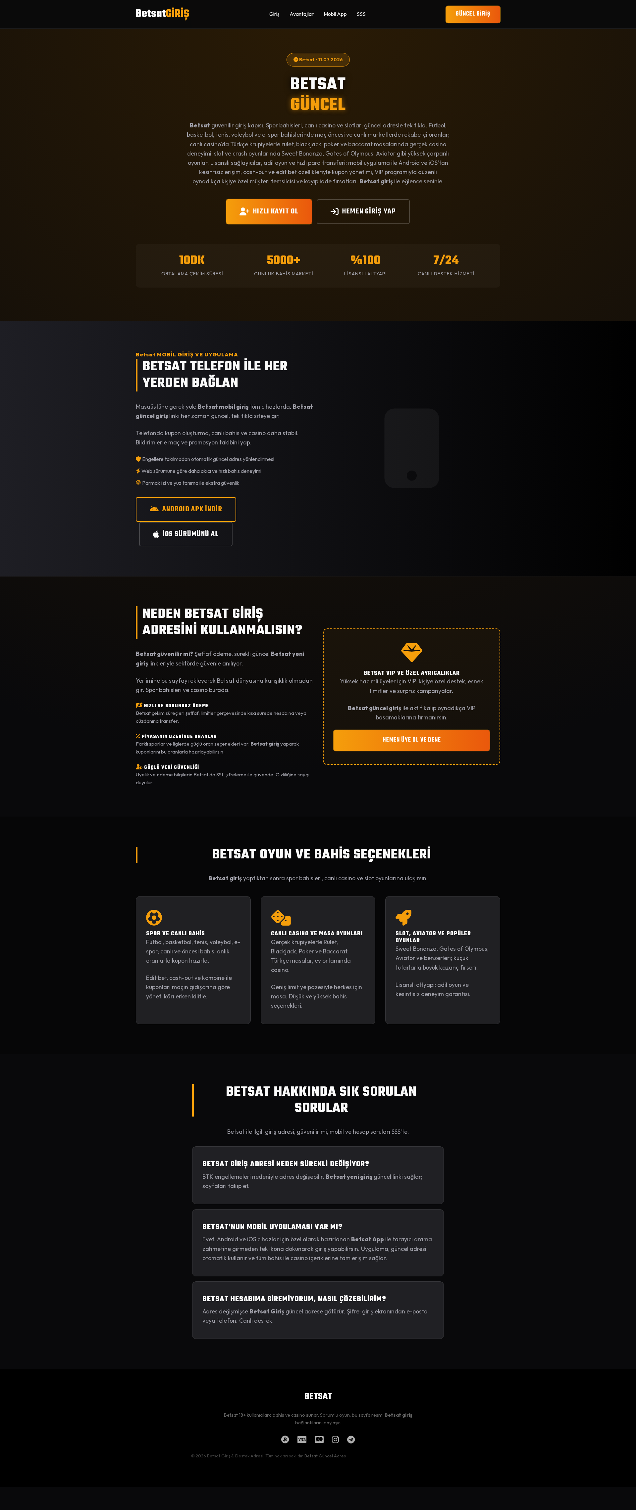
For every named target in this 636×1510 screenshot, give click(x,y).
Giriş (274, 14)
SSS (361, 14)
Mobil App (335, 14)
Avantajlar (302, 14)
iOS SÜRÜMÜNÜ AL (191, 534)
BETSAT (318, 1397)
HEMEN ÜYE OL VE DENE (412, 740)
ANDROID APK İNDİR (192, 509)
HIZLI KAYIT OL (275, 211)
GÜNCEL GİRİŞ (473, 14)
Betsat (162, 14)
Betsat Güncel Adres (325, 1455)
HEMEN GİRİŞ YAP (369, 211)
